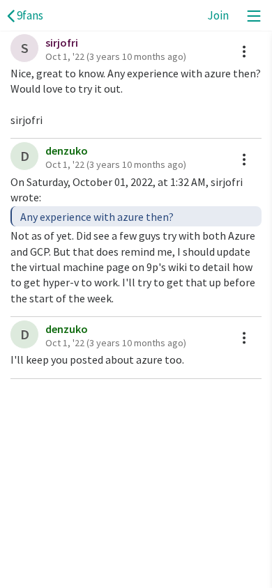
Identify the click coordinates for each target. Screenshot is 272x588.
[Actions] (244, 51)
